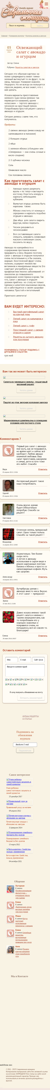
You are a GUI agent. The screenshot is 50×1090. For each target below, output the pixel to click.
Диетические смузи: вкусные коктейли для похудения (23, 909)
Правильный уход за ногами (18, 807)
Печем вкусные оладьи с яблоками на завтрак (17, 822)
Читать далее (26, 390)
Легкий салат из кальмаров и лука (28, 320)
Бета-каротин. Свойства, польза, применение (17, 856)
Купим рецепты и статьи (31, 717)
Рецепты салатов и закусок (36, 36)
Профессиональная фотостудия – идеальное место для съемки (23, 894)
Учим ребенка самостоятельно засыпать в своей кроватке (18, 790)
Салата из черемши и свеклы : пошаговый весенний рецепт (25, 383)
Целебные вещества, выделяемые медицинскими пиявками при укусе (23, 937)
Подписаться (25, 750)
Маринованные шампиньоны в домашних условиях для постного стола (25, 421)
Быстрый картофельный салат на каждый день (28, 313)
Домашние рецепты (16, 36)
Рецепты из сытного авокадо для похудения (28, 338)
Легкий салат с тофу (23, 325)
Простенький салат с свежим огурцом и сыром (28, 331)
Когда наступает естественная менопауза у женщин (24, 922)
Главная (4, 36)
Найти (40, 25)
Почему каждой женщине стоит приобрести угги (22, 952)
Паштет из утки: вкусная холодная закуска (25, 402)
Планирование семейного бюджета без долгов (17, 839)
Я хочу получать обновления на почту (26, 692)
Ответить (42, 469)
